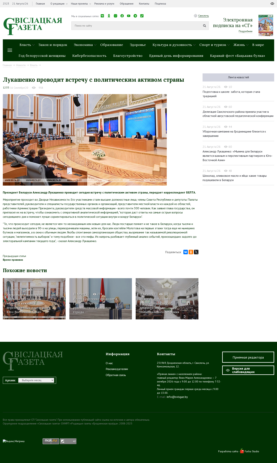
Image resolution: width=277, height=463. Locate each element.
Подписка (160, 3)
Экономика (83, 45)
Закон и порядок (52, 45)
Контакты (144, 3)
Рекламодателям (117, 369)
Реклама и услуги (104, 3)
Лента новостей (238, 77)
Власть (25, 45)
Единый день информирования (176, 55)
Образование (111, 45)
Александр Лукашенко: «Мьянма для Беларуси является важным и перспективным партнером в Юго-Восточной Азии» (29, 303)
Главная (40, 3)
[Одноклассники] (191, 252)
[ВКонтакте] (185, 252)
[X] (196, 252)
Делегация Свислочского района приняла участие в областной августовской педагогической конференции (238, 114)
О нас (109, 363)
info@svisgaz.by (177, 397)
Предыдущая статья (14, 256)
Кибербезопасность (89, 55)
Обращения (126, 3)
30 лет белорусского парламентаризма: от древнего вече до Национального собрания (159, 305)
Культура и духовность (172, 45)
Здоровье (138, 45)
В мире (258, 45)
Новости (21, 65)
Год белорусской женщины (42, 55)
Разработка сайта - (229, 451)
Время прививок (13, 259)
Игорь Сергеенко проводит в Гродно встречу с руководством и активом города (95, 305)
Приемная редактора (248, 357)
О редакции (57, 3)
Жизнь (239, 45)
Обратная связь (116, 375)
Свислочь (203, 15)
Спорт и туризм (212, 45)
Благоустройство (127, 55)
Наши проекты (79, 3)
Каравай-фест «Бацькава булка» (237, 55)
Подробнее (246, 31)
